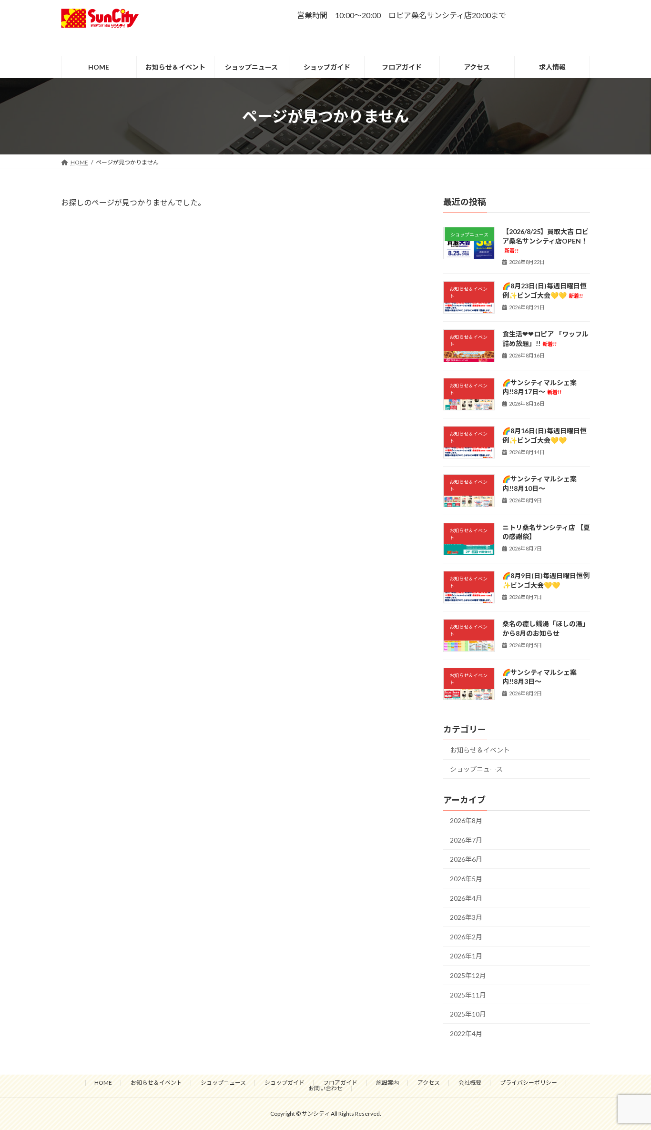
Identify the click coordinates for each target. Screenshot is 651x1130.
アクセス (428, 1082)
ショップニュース (476, 769)
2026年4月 (466, 898)
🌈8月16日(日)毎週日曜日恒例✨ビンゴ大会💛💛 (544, 435)
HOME (103, 1082)
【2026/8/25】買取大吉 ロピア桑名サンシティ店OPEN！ (545, 240)
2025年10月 (468, 1014)
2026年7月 (466, 840)
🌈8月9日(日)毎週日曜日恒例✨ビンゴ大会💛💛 (546, 580)
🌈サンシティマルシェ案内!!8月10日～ (539, 484)
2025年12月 (468, 975)
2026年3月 (466, 918)
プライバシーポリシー (528, 1082)
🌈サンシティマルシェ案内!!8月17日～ (539, 387)
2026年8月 (466, 821)
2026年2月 (466, 937)
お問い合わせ (325, 1088)
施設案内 (387, 1082)
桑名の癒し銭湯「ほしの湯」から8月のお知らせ (545, 629)
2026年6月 (466, 859)
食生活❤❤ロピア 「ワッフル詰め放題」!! (545, 339)
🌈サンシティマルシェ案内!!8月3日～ (539, 677)
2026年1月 (466, 956)
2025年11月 (468, 995)
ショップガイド (284, 1082)
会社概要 (469, 1082)
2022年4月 (466, 1033)
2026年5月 (466, 879)
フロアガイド (340, 1082)
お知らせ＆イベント (480, 750)
